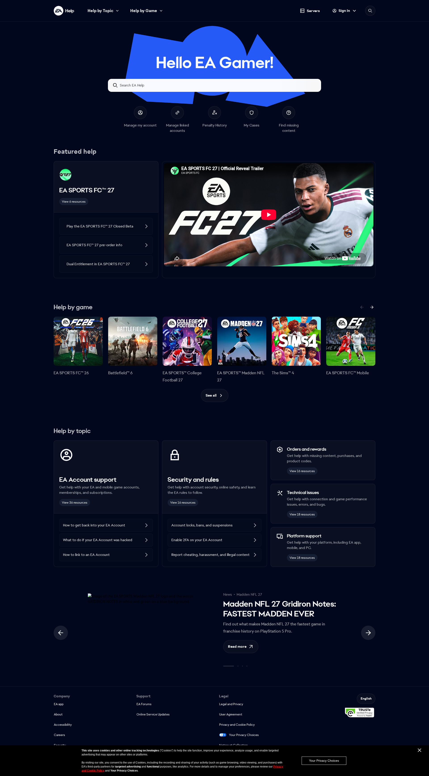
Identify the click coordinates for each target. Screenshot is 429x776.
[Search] (370, 11)
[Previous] (362, 307)
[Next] (371, 307)
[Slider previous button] (61, 633)
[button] (106, 226)
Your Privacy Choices (244, 735)
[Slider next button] (368, 633)
